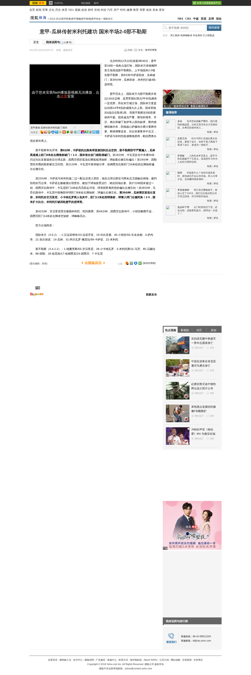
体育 (64, 9)
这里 (63, 96)
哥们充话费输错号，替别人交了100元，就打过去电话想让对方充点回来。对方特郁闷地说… (197, 193)
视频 (77, 9)
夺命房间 (197, 35)
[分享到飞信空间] (90, 132)
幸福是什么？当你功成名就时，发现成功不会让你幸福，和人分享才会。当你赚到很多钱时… (197, 176)
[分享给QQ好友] (131, 263)
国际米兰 (108, 18)
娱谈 (84, 9)
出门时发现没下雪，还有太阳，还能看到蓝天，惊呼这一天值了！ (197, 210)
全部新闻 (187, 660)
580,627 (199, 393)
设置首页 (52, 660)
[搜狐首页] (38, 3)
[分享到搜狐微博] (127, 263)
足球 (211, 18)
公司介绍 (164, 660)
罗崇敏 (181, 155)
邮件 (96, 3)
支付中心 (78, 660)
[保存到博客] (149, 263)
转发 (209, 132)
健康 (129, 9)
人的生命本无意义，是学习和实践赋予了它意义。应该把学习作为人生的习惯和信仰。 (197, 159)
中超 (196, 18)
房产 (116, 9)
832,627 (199, 347)
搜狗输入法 (65, 660)
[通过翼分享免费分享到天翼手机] (60, 132)
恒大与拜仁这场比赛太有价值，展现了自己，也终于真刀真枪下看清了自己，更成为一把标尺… (197, 141)
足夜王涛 (182, 138)
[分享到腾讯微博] (56, 132)
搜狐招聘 (89, 660)
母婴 (142, 9)
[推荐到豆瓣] (86, 132)
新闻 (38, 9)
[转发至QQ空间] (49, 132)
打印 (130, 50)
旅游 (149, 9)
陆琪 (179, 172)
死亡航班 (175, 35)
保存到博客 (151, 50)
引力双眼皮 (209, 35)
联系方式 (123, 660)
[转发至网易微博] (71, 132)
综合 (219, 18)
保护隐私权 (136, 660)
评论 (216, 132)
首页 (32, 9)
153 (212, 347)
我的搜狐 (85, 3)
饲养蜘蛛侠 (186, 35)
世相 (97, 9)
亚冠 (203, 18)
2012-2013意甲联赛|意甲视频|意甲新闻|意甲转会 (75, 18)
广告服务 (100, 660)
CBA (188, 18)
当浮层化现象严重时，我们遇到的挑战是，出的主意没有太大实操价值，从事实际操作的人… (197, 124)
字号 (140, 50)
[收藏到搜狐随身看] (140, 263)
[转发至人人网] (53, 132)
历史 (58, 9)
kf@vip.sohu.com (202, 640)
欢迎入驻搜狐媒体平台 (208, 3)
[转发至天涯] (93, 132)
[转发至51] (97, 132)
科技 (103, 9)
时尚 (123, 9)
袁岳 (179, 121)
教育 (136, 9)
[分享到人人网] (135, 263)
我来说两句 (59, 42)
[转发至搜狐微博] (41, 132)
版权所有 (159, 664)
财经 (90, 9)
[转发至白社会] (79, 132)
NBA (71, 9)
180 (212, 393)
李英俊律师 (183, 190)
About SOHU (150, 660)
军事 (45, 9)
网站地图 (175, 660)
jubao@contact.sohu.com (138, 668)
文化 (51, 9)
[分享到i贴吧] (82, 132)
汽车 (110, 9)
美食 (155, 9)
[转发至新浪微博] (45, 132)
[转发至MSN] (75, 132)
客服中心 (112, 660)
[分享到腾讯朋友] (67, 132)
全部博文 (198, 660)
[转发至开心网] (64, 132)
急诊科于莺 (183, 207)
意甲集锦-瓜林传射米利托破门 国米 (49, 127)
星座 (162, 9)
